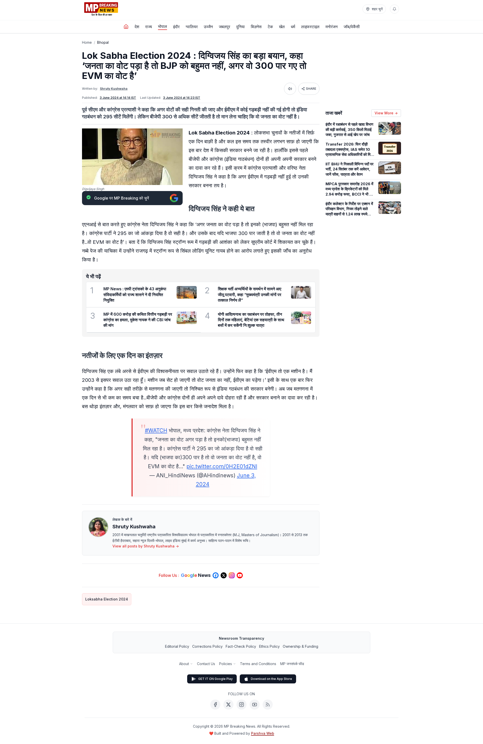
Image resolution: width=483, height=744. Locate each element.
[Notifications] (394, 9)
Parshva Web (262, 733)
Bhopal (103, 42)
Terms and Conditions (258, 664)
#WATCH (156, 430)
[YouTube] (255, 705)
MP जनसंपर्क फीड (292, 664)
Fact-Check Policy (241, 646)
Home (87, 42)
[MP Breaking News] (101, 9)
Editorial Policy (177, 646)
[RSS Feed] (268, 705)
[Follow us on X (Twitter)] (224, 575)
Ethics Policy (269, 646)
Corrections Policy (207, 646)
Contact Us (206, 664)
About (184, 664)
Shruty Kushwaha (114, 88)
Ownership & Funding (300, 646)
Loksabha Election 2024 (106, 599)
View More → (386, 113)
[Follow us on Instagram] (232, 575)
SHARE (311, 88)
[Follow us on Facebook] (216, 575)
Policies (225, 664)
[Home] (126, 26)
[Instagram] (241, 705)
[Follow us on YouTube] (240, 575)
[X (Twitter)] (228, 705)
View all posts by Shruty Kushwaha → (145, 546)
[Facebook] (215, 705)
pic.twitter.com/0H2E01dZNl (221, 466)
